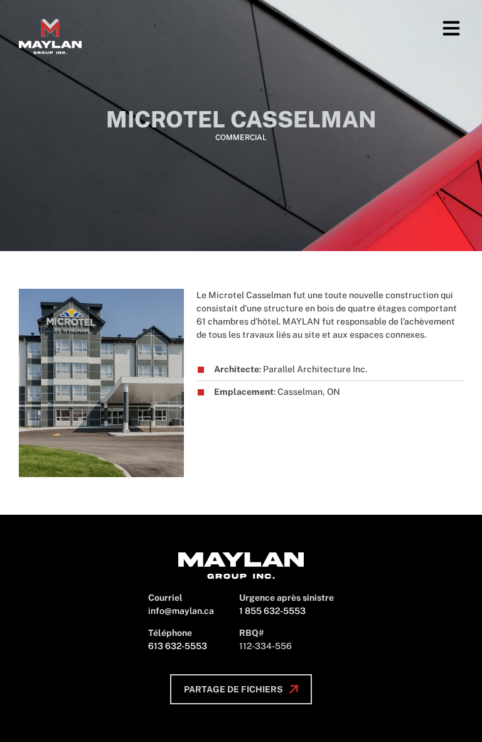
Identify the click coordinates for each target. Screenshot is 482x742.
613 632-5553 (177, 646)
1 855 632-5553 (272, 611)
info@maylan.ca (181, 611)
